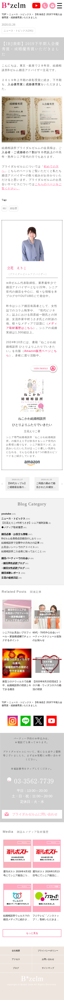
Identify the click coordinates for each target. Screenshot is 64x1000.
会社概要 (16, 950)
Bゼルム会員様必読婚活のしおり (18, 538)
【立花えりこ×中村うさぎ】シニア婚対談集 (24, 522)
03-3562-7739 (34, 780)
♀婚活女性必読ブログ (13, 568)
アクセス (16, 959)
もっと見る (32, 933)
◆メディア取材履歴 (12, 527)
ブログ (16, 968)
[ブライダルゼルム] (32, 978)
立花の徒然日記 (9, 577)
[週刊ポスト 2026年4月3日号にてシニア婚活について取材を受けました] (17, 854)
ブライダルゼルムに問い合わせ (35, 814)
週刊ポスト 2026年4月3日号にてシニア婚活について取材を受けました (17, 873)
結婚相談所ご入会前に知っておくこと (21, 551)
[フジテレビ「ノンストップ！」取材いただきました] (47, 898)
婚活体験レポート (10, 572)
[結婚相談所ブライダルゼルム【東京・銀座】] (14, 5)
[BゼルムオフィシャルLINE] (25, 721)
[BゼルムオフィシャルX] (38, 721)
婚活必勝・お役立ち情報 (14, 534)
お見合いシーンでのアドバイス (18, 547)
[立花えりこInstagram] (13, 721)
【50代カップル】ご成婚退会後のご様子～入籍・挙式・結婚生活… (17, 485)
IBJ (4, 208)
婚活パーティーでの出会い (15, 558)
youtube (6, 513)
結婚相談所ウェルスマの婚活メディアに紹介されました (16, 917)
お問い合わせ (52, 6)
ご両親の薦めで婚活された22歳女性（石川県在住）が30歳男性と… (46, 485)
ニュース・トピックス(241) (18, 30)
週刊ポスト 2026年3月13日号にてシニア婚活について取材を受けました (46, 873)
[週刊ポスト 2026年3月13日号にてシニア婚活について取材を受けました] (47, 854)
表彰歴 (13, 208)
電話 (45, 6)
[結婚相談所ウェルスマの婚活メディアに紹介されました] (17, 898)
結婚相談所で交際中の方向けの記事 (20, 542)
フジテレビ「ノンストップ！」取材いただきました (46, 917)
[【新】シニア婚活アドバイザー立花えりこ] (51, 721)
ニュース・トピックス (13, 518)
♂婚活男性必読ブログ (13, 563)
